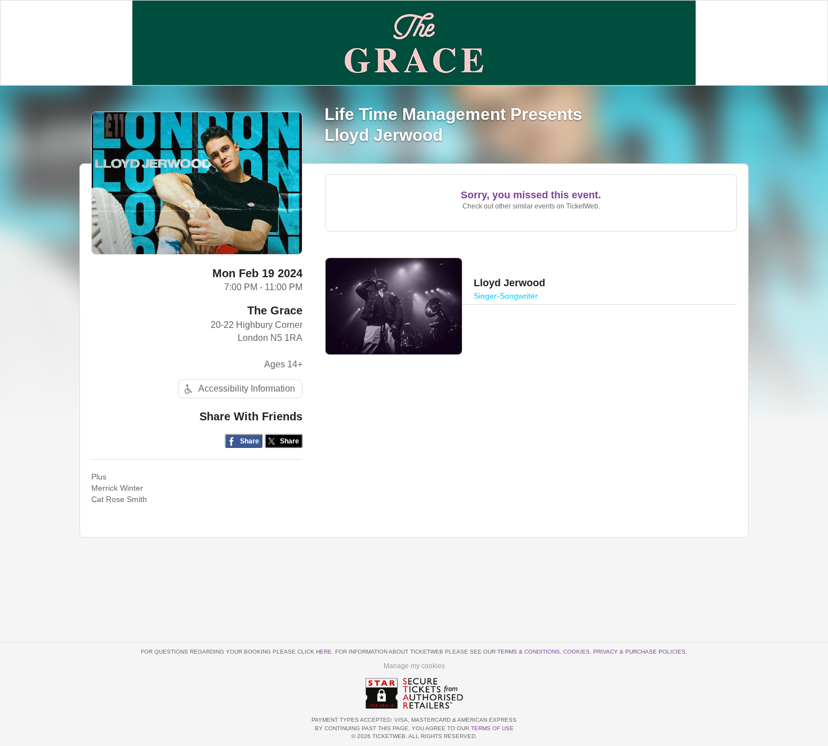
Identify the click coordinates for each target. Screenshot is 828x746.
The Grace (274, 310)
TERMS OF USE (492, 728)
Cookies (576, 652)
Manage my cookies (414, 666)
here (324, 652)
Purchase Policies (655, 652)
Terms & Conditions (528, 652)
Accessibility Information (246, 388)
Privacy (605, 652)
